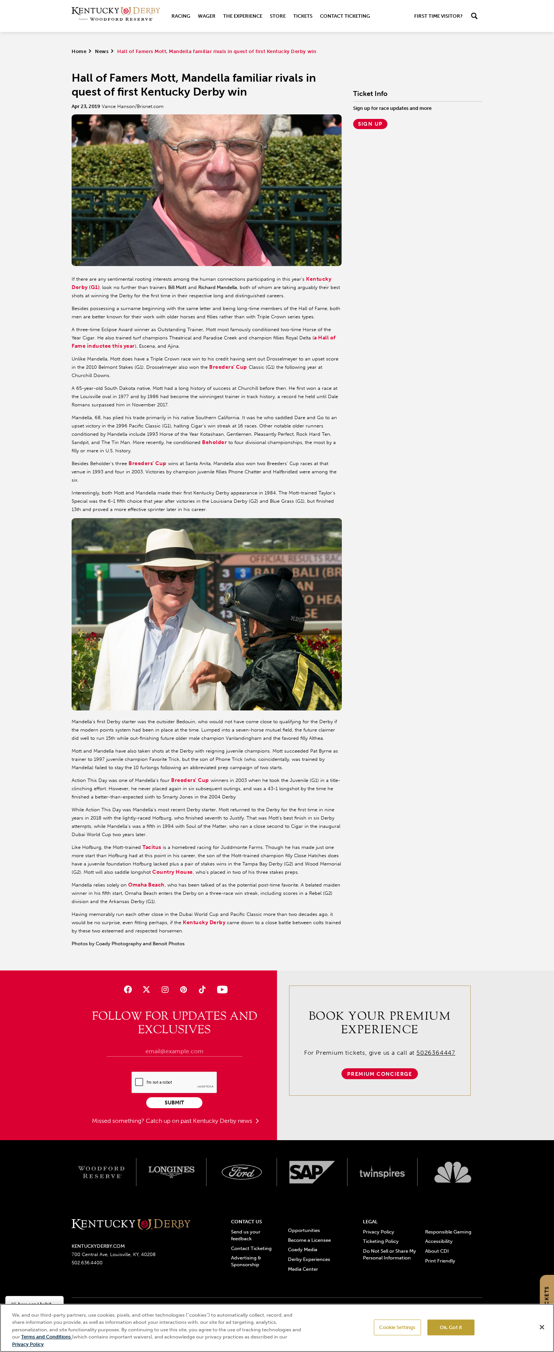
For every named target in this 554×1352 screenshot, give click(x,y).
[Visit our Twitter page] (146, 989)
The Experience (242, 16)
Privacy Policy (378, 1232)
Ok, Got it (451, 1327)
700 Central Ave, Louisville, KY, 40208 (114, 1254)
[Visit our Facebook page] (127, 989)
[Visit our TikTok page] (202, 989)
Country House (172, 872)
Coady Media (302, 1249)
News (102, 51)
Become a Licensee (309, 1240)
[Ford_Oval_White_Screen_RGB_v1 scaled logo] (242, 1172)
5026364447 (435, 1052)
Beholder (214, 442)
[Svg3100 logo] (453, 1172)
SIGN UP (370, 124)
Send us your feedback (245, 1235)
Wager (207, 16)
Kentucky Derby (204, 922)
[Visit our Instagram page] (164, 989)
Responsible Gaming (448, 1232)
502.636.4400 (87, 1262)
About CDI (437, 1251)
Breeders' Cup (228, 367)
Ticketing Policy (381, 1241)
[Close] (542, 1327)
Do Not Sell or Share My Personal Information (389, 1254)
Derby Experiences (309, 1259)
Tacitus (151, 847)
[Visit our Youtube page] (220, 989)
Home (79, 51)
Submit (174, 1103)
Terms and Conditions (46, 1337)
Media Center (303, 1269)
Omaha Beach (146, 885)
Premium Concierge (379, 1074)
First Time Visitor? (438, 16)
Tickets (302, 16)
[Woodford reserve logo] (101, 1172)
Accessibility (439, 1241)
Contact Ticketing (345, 16)
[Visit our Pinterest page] (183, 989)
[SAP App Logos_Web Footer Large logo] (312, 1172)
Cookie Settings (397, 1327)
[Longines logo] (172, 1172)
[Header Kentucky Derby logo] (116, 16)
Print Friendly (440, 1261)
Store (278, 16)
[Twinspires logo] (383, 1172)
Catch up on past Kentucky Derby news (200, 1120)
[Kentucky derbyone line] (131, 1225)
